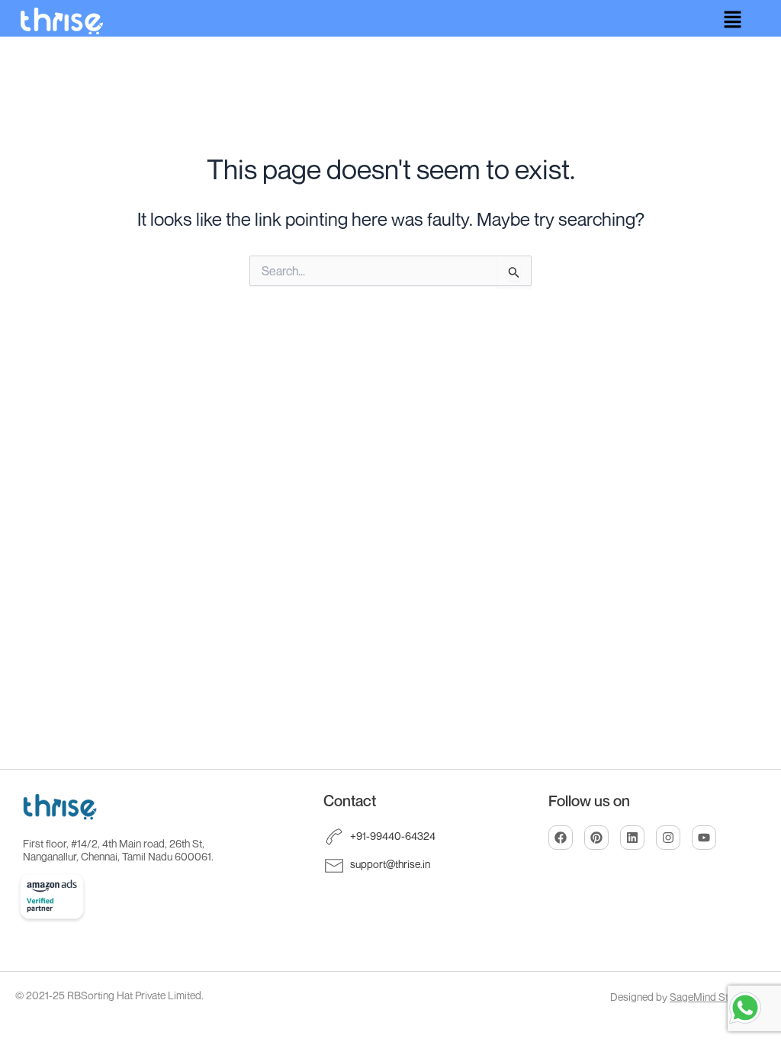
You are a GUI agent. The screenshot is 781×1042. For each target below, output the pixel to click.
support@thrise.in (390, 863)
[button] (732, 20)
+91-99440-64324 (392, 835)
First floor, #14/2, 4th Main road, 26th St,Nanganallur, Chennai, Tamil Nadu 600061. (118, 850)
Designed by (680, 996)
